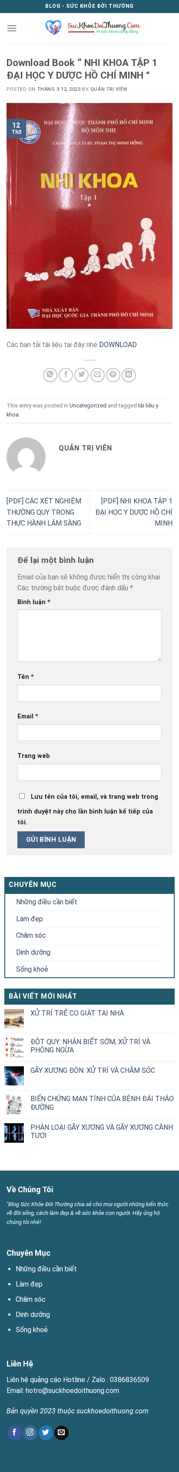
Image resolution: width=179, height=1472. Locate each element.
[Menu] (12, 28)
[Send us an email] (61, 1433)
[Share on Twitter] (81, 375)
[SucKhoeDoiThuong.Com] (90, 28)
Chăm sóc (31, 935)
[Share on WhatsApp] (50, 375)
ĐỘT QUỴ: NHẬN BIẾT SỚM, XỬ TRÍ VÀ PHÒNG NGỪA (90, 1046)
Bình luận (33, 602)
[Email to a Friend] (97, 375)
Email (27, 716)
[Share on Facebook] (66, 375)
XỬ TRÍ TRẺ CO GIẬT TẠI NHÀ (77, 1013)
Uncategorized (88, 405)
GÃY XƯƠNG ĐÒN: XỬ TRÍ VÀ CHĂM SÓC (92, 1070)
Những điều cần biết (46, 902)
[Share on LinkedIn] (129, 375)
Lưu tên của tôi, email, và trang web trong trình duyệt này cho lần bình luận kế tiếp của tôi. (87, 810)
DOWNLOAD (118, 345)
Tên (25, 677)
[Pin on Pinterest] (113, 375)
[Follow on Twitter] (46, 1433)
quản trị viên (108, 89)
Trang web (33, 756)
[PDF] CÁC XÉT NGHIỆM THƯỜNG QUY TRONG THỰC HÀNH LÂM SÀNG (44, 512)
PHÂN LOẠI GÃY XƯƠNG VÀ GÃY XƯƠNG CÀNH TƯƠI (101, 1131)
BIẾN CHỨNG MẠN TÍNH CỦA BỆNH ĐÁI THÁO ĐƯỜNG (102, 1103)
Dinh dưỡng (33, 952)
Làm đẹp (29, 919)
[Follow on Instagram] (30, 1433)
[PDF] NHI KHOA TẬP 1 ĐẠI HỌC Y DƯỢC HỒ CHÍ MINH (133, 512)
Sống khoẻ (32, 969)
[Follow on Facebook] (14, 1433)
